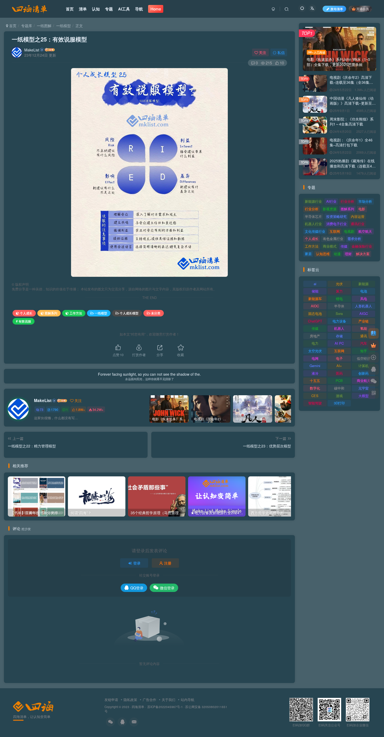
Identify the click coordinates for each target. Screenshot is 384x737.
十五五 (315, 380)
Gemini (315, 365)
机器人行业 (313, 223)
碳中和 (339, 388)
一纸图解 (44, 25)
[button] (71, 171)
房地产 (315, 335)
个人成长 (26, 313)
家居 (308, 253)
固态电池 (315, 313)
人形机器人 (363, 305)
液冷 (315, 373)
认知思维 (323, 253)
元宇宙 (363, 388)
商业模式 (329, 246)
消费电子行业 (336, 223)
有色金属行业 (333, 238)
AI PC (339, 343)
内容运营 (357, 216)
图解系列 (51, 313)
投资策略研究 (336, 216)
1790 (54, 409)
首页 (12, 25)
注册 (167, 563)
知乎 (363, 350)
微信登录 (167, 587)
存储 (339, 335)
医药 (339, 373)
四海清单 (138, 707)
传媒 (344, 246)
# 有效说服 (23, 321)
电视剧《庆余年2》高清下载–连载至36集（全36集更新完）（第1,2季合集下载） (352, 82)
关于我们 (168, 699)
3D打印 (339, 402)
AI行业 (331, 201)
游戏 (339, 395)
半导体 (339, 305)
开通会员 (362, 9)
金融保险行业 (362, 246)
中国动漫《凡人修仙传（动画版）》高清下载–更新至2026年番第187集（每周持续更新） (352, 105)
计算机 (363, 365)
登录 (137, 563)
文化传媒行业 (315, 231)
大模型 (363, 395)
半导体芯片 (313, 216)
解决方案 (363, 253)
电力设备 (339, 321)
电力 (315, 343)
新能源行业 (313, 201)
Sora (339, 313)
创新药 (363, 373)
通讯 (363, 335)
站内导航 (187, 699)
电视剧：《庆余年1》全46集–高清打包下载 (351, 142)
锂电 (339, 298)
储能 (315, 291)
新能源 (363, 283)
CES (314, 395)
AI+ (339, 365)
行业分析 (347, 201)
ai (315, 283)
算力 (339, 291)
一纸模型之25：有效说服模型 (49, 39)
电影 (361, 208)
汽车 (363, 343)
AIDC (315, 305)
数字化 (315, 388)
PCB (339, 380)
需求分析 (354, 238)
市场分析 (365, 201)
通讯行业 (357, 223)
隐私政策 (130, 699)
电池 (363, 291)
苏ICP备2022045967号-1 (165, 707)
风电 (363, 298)
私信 (281, 52)
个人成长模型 (129, 313)
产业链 (363, 321)
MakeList (31, 49)
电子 (339, 358)
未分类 (155, 313)
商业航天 (363, 380)
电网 (315, 358)
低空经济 (363, 358)
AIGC (363, 313)
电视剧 (349, 231)
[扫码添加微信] (373, 381)
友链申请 (111, 699)
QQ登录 (136, 587)
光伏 (339, 283)
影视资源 (329, 208)
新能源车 (315, 298)
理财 (348, 253)
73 (41, 409)
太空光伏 (315, 350)
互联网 (335, 231)
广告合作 (149, 699)
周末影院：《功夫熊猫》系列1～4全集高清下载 (352, 121)
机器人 (339, 328)
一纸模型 (63, 25)
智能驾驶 (315, 402)
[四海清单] (33, 705)
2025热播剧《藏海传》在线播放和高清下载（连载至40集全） (352, 165)
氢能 (363, 328)
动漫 (337, 253)
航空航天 (365, 231)
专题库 (26, 25)
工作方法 (75, 313)
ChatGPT (315, 321)
